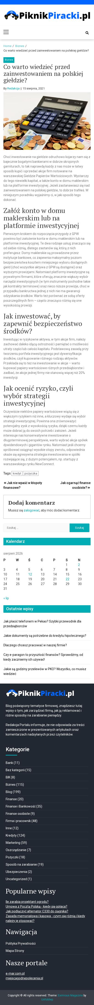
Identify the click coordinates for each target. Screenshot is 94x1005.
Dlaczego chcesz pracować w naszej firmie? (35, 645)
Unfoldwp (47, 999)
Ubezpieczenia (16, 872)
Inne (9, 828)
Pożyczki (12, 857)
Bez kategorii (15, 770)
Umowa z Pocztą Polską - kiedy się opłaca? (36, 906)
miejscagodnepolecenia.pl (24, 978)
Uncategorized (16, 879)
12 (30, 574)
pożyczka (30, 473)
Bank (9, 763)
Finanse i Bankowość (21, 806)
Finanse (11, 799)
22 (67, 579)
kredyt (17, 473)
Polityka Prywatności (21, 943)
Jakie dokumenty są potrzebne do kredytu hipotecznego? (44, 635)
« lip (6, 598)
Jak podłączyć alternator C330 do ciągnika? (37, 911)
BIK (8, 777)
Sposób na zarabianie (21, 864)
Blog (9, 792)
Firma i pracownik (18, 821)
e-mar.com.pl (15, 973)
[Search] (87, 32)
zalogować (31, 510)
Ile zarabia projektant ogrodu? (27, 902)
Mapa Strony (15, 951)
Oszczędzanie (16, 850)
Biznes (9, 59)
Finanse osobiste (18, 813)
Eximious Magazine (70, 995)
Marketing (13, 842)
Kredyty (11, 835)
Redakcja (13, 88)
